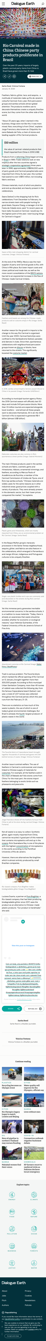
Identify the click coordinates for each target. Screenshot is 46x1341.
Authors (5, 1305)
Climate (34, 1200)
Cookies (28, 1295)
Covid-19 (29, 1135)
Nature (34, 1217)
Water (34, 1268)
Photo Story (32, 1106)
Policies (28, 1305)
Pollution (12, 1234)
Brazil (6, 159)
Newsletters (30, 1300)
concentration (22, 846)
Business (12, 1251)
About (4, 1291)
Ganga (27, 1109)
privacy (21, 1329)
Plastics (6, 1083)
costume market (20, 353)
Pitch (4, 1300)
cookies (31, 1329)
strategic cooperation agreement (16, 165)
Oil (3, 1135)
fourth (22, 714)
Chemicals (30, 1162)
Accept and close (13, 1336)
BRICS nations (37, 273)
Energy (12, 1200)
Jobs (4, 1295)
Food (12, 1217)
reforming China (23, 157)
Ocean (34, 1234)
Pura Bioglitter (33, 896)
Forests (34, 1251)
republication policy (12, 1319)
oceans (5, 843)
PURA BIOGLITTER (24, 999)
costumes (6, 773)
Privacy (28, 1291)
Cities (27, 1083)
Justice (12, 1268)
